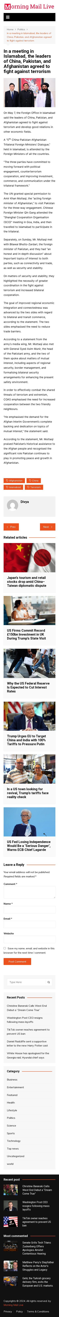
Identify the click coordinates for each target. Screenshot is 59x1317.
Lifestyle (12, 1110)
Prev (13, 526)
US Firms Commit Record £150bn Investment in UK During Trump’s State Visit (26, 634)
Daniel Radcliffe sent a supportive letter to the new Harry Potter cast (27, 1043)
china (35, 480)
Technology (14, 1140)
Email (8, 918)
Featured (12, 1095)
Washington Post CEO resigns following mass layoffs (25, 1020)
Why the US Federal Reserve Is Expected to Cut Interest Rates (28, 687)
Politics (11, 1117)
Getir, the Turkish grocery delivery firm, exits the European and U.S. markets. (37, 1282)
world (10, 1163)
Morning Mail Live (13, 1304)
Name (8, 903)
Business (12, 1079)
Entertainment (15, 1087)
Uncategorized (15, 1156)
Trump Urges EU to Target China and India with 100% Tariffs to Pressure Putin (26, 740)
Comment (10, 884)
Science (11, 1125)
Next (46, 526)
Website (9, 933)
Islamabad (15, 487)
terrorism (35, 487)
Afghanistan (15, 480)
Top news (13, 1148)
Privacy (8, 1311)
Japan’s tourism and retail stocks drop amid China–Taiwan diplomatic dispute (26, 582)
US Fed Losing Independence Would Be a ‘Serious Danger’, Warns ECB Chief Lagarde (28, 846)
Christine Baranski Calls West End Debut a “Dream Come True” (27, 1008)
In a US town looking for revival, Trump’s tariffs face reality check (28, 793)
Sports (11, 1133)
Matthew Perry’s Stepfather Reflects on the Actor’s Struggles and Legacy (38, 1266)
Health (11, 1102)
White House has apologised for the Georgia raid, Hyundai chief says (28, 1055)
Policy (19, 1311)
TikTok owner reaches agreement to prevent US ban (28, 1031)
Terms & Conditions (38, 1311)
